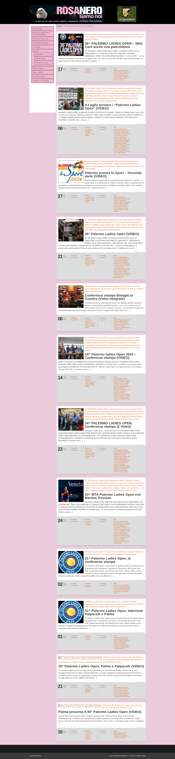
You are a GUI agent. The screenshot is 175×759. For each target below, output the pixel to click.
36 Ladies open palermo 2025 (96, 34)
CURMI (95, 225)
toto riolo (140, 166)
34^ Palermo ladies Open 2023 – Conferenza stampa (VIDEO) (110, 356)
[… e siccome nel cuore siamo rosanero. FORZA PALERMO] (67, 14)
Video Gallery (37, 72)
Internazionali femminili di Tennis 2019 (94, 662)
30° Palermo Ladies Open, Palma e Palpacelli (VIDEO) (101, 666)
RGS (112, 98)
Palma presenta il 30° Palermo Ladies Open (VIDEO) (99, 712)
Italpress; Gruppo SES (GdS (132, 93)
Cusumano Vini (101, 91)
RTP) (117, 98)
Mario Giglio (74, 70)
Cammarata (89, 91)
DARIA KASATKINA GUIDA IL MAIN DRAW (100, 414)
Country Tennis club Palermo (122, 265)
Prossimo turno (41, 63)
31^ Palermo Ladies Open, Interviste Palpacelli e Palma (114, 612)
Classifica (39, 54)
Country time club (108, 289)
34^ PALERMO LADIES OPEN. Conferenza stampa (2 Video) (108, 424)
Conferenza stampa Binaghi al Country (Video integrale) (109, 297)
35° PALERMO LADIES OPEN (96, 220)
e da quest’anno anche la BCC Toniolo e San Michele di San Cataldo (121, 137)
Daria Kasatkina (124, 386)
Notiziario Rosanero (88, 71)
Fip (105, 93)
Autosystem (127, 88)
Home (59, 26)
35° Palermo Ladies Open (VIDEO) (112, 234)
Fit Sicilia (125, 602)
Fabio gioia (102, 164)
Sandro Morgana (129, 166)
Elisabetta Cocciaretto (116, 343)
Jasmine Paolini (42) (108, 417)
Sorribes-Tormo (107, 488)
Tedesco (124, 488)
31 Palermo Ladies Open (94, 552)
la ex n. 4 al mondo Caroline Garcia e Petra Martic (111, 485)
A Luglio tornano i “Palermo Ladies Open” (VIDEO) (113, 106)
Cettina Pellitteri (91, 164)
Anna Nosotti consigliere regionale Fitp (121, 261)
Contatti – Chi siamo (40, 81)
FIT (125, 483)
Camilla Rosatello (109, 340)
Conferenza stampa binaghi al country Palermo (115, 286)
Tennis (87, 39)
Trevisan (94, 39)
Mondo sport (88, 131)
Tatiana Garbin (126, 98)
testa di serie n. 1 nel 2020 (121, 537)
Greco (88, 485)
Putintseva (96, 488)
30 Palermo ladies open (112, 657)
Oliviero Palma (129, 37)
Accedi (111, 755)
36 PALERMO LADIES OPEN (96, 88)
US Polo (101, 101)
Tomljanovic (126, 227)
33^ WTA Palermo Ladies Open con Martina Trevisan (113, 496)
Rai (129, 225)
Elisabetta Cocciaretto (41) (128, 414)
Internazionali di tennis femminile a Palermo (127, 604)
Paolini (93, 291)
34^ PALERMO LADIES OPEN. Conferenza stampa (104, 338)
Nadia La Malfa (113, 164)
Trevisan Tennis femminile (115, 490)
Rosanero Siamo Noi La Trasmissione (40, 33)
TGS (95, 101)
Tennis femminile (118, 151)
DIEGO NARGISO (100, 343)
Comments (102, 70)
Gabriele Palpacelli (135, 552)
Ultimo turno (40, 58)
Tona (102, 490)
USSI (136, 419)
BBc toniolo (137, 88)
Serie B (35, 51)
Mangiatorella (95, 96)
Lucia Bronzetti (126, 345)
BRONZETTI (109, 222)
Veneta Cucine (111, 101)
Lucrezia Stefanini (119, 396)
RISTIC (135, 225)
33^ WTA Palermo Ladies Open (96, 480)
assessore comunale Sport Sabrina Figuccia (121, 382)
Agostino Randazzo (92, 161)
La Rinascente (113, 345)
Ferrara (120, 483)
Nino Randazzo (123, 417)
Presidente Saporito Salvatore (125, 96)
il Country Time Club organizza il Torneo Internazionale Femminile (121, 75)
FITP (118, 289)
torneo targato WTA (118, 607)
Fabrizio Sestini (111, 602)
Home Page (37, 28)
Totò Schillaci (90, 169)
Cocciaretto (120, 222)
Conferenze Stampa (88, 258)
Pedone (139, 37)
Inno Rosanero (38, 76)
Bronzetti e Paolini (133, 480)
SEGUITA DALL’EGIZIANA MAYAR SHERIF (111, 419)
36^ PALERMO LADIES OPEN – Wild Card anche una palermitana (113, 45)
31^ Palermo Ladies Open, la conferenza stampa (108, 560)
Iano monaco (106, 554)
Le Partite (36, 47)
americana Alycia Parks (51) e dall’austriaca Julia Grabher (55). (122, 454)
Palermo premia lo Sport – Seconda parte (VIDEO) (113, 174)
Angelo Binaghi (90, 286)
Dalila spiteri (138, 411)
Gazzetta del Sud (113, 93)
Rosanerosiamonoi (35, 755)
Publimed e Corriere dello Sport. (97, 98)
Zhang (134, 490)
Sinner (93, 227)
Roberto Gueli (103, 166)
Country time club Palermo (132, 657)
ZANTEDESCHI (114, 230)
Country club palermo (123, 34)
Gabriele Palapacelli (123, 640)
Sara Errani (126, 270)
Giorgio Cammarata (106, 225)
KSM (86, 96)
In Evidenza (88, 129)
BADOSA (100, 222)
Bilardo (122, 480)
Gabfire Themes (141, 755)
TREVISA (135, 227)
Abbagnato (114, 480)
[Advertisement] (43, 97)
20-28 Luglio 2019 (108, 705)
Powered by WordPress (121, 755)
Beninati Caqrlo (121, 161)
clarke (111, 34)
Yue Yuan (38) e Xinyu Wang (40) (122, 275)
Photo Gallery (38, 68)
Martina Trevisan (99, 348)
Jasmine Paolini (101, 345)
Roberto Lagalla (115, 166)
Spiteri (99, 227)
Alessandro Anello (114, 88)
